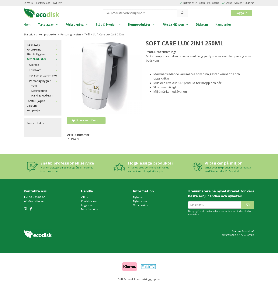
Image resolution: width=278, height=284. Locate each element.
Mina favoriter (89, 209)
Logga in (28, 3)
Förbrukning (75, 24)
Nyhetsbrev (140, 201)
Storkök (34, 65)
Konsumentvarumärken (43, 75)
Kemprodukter (139, 24)
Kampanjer (223, 24)
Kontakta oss (43, 3)
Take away (46, 24)
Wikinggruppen (151, 279)
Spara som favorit (88, 120)
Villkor (84, 197)
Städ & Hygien (106, 24)
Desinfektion (39, 91)
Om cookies (140, 205)
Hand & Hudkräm (42, 95)
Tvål (34, 86)
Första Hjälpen (173, 24)
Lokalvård (35, 70)
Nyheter (57, 3)
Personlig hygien (40, 81)
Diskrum (202, 24)
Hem (27, 24)
